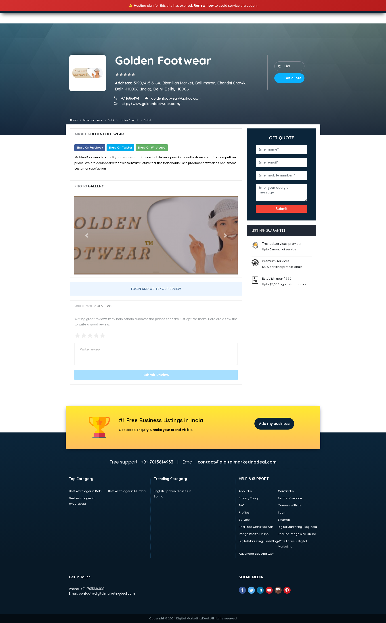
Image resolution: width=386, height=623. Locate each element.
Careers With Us (289, 505)
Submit (281, 208)
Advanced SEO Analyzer (256, 554)
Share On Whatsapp (152, 147)
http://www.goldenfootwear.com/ (150, 103)
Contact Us (286, 491)
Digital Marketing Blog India (297, 527)
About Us (245, 491)
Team (282, 512)
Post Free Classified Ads (256, 527)
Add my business (274, 423)
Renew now (204, 5)
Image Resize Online (254, 534)
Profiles (244, 512)
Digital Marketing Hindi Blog (258, 541)
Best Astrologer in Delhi (85, 491)
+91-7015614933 (92, 589)
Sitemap (284, 520)
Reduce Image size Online (297, 534)
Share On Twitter (120, 147)
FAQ (242, 505)
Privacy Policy (248, 498)
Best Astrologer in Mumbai (127, 491)
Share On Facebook (90, 147)
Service (244, 520)
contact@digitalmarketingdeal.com (107, 593)
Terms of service (290, 498)
